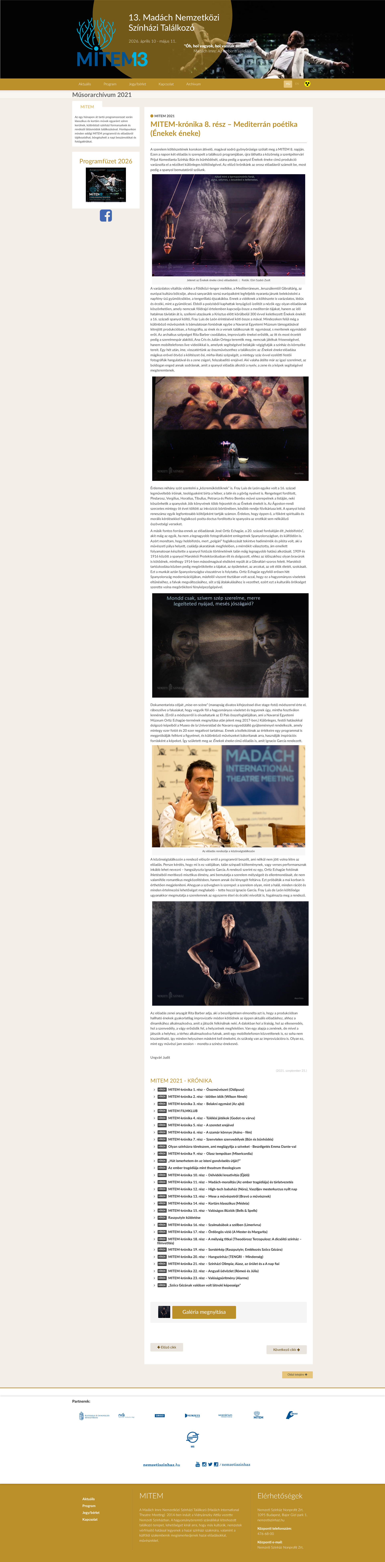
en (297, 83)
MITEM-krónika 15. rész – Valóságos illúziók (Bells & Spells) (212, 1210)
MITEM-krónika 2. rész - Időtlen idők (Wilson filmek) (207, 1096)
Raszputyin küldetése (184, 1217)
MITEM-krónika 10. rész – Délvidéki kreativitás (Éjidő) (208, 1175)
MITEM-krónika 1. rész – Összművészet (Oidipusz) (206, 1089)
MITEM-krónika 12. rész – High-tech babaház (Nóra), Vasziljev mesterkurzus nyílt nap (232, 1189)
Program (110, 84)
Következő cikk (285, 1349)
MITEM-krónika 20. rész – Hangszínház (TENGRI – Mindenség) (215, 1257)
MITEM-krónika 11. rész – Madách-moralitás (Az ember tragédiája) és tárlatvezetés (230, 1182)
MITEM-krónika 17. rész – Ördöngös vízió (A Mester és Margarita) (217, 1232)
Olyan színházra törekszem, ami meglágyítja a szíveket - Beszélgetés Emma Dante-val (232, 1146)
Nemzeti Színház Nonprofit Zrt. (280, 1547)
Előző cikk (168, 1347)
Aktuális (85, 84)
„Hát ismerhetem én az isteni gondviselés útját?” (204, 1161)
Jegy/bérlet (137, 84)
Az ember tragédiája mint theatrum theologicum (204, 1168)
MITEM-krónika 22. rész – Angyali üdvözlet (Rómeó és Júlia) (213, 1271)
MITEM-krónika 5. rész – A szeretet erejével (201, 1125)
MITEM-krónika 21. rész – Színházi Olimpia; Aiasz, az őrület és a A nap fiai (223, 1264)
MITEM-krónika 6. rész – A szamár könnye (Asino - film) (210, 1132)
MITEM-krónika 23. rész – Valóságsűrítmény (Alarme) (208, 1278)
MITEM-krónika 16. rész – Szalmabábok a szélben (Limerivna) (214, 1225)
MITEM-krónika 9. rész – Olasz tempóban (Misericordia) (210, 1153)
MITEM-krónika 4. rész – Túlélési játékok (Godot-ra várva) (211, 1118)
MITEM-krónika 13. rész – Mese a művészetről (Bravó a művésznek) (219, 1196)
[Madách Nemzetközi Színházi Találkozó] (111, 67)
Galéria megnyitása (204, 1312)
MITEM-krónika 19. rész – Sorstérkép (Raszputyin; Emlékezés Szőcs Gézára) (225, 1249)
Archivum (193, 84)
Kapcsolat (166, 84)
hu (288, 83)
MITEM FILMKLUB (183, 1111)
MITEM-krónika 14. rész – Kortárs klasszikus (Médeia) (208, 1203)
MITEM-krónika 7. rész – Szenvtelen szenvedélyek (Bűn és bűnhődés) (220, 1139)
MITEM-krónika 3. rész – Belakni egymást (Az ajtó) (206, 1104)
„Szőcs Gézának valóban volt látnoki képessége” (204, 1285)
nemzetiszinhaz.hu (270, 1520)
